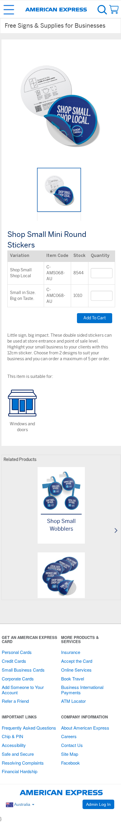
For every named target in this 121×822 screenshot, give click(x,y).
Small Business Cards (23, 670)
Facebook (70, 763)
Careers (69, 736)
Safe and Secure (18, 754)
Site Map (69, 754)
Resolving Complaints (23, 763)
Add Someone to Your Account (23, 689)
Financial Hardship (19, 771)
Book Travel (72, 678)
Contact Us (72, 745)
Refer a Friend (15, 701)
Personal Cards (17, 652)
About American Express (85, 728)
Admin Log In (98, 804)
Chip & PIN (12, 736)
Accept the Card (76, 661)
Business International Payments (82, 689)
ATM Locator (73, 701)
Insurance (70, 652)
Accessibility (14, 745)
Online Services (76, 670)
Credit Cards (14, 661)
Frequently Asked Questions (29, 728)
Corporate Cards (18, 678)
